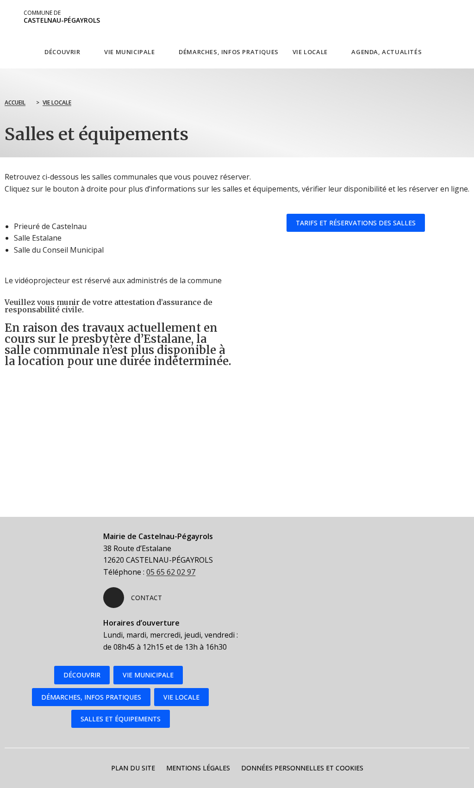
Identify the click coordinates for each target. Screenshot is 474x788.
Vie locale (57, 102)
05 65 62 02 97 (170, 572)
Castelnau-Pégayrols (62, 17)
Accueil (15, 102)
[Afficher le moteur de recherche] (448, 51)
